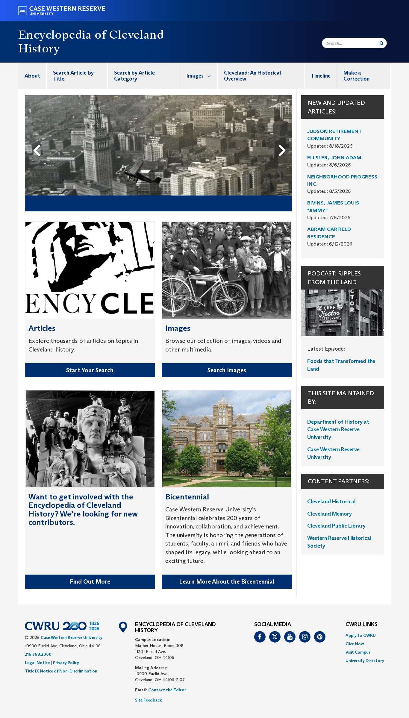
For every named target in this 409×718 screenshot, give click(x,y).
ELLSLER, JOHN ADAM (334, 157)
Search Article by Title (73, 75)
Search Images (226, 370)
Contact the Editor (167, 690)
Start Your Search (89, 370)
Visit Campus (358, 652)
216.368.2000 (38, 654)
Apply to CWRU (361, 635)
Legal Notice (37, 662)
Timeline (321, 75)
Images (195, 75)
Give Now (355, 643)
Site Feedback (148, 700)
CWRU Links (362, 625)
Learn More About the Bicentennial (226, 581)
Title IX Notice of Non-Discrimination (61, 671)
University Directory (365, 660)
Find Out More (90, 581)
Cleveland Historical (331, 501)
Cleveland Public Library (336, 525)
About (32, 75)
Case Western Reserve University (71, 637)
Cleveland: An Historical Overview (252, 75)
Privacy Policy (66, 662)
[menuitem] (32, 76)
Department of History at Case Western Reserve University (338, 429)
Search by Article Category (134, 75)
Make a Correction (356, 75)
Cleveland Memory (329, 514)
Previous (38, 140)
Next (283, 140)
